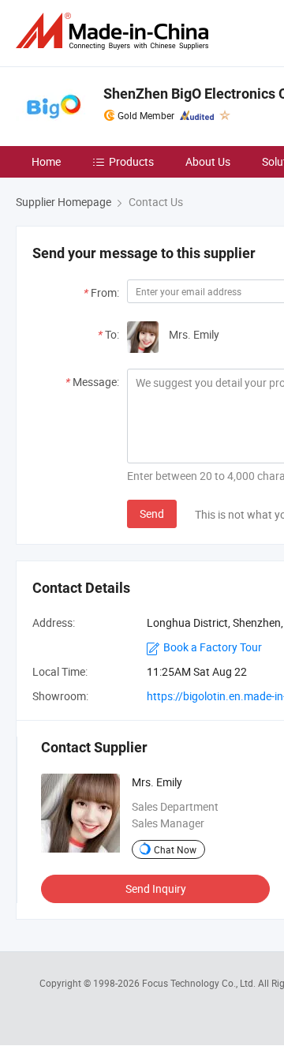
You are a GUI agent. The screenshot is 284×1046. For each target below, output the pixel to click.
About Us (207, 161)
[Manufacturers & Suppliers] (115, 31)
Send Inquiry (155, 888)
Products (131, 161)
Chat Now (175, 849)
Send (152, 513)
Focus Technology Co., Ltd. (200, 983)
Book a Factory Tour (212, 646)
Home (46, 161)
